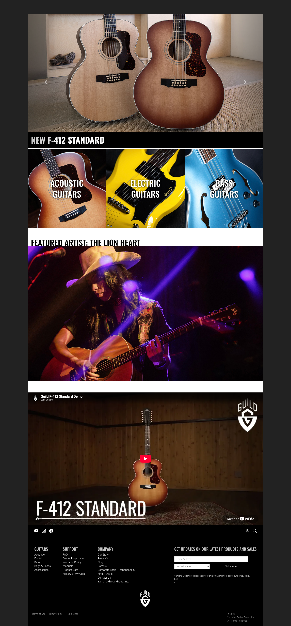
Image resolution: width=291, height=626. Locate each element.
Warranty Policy (72, 562)
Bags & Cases (42, 566)
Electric (38, 558)
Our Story (103, 554)
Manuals (68, 566)
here (176, 579)
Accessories (41, 570)
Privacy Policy (55, 614)
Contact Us (104, 577)
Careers (102, 566)
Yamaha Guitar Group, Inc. (113, 581)
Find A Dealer (105, 573)
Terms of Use (38, 614)
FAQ (65, 554)
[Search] (256, 531)
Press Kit (103, 558)
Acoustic (39, 554)
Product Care (70, 570)
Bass (37, 562)
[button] (45, 81)
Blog (100, 562)
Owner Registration (74, 558)
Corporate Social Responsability (116, 570)
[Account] (249, 531)
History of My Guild (74, 573)
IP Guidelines (71, 614)
